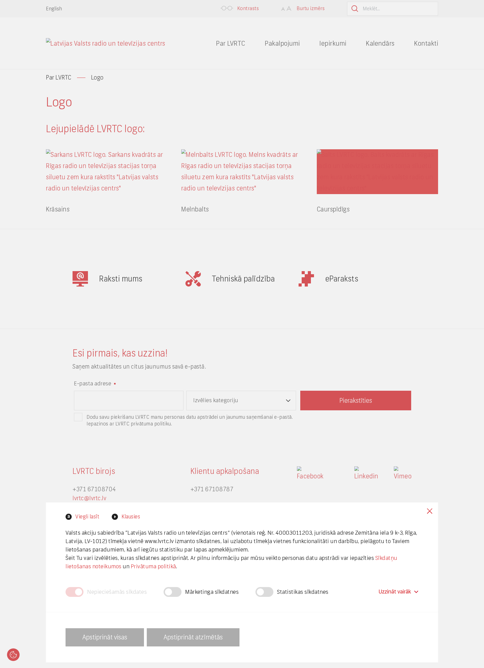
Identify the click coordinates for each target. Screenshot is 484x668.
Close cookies (429, 511)
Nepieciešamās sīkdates (117, 591)
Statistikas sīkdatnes (303, 591)
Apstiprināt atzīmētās (193, 637)
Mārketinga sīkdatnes (212, 591)
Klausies (131, 517)
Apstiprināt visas (104, 637)
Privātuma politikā (153, 566)
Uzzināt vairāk (395, 591)
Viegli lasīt (87, 517)
